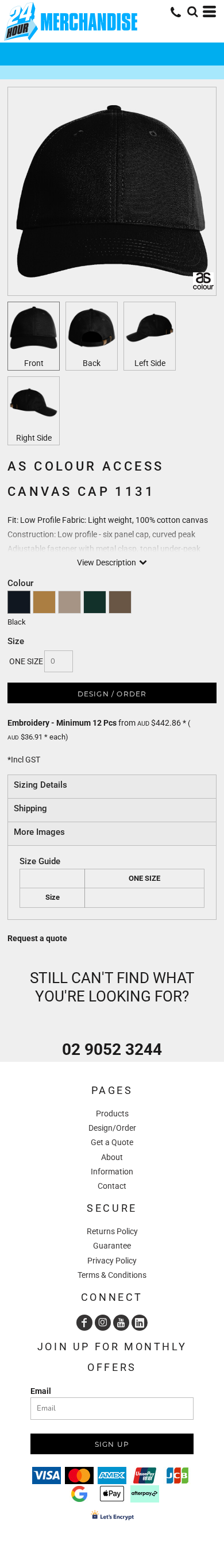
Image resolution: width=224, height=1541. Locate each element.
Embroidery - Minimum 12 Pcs (62, 722)
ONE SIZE (26, 661)
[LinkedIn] (140, 1323)
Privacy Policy (112, 1260)
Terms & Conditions (112, 1275)
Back (92, 363)
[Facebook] (84, 1323)
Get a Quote (112, 1142)
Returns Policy (112, 1231)
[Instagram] (103, 1323)
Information (112, 1171)
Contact (112, 1186)
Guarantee (112, 1245)
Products (112, 1113)
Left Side (149, 363)
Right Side (34, 437)
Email (40, 1391)
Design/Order (112, 1127)
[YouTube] (121, 1323)
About (112, 1157)
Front (34, 363)
